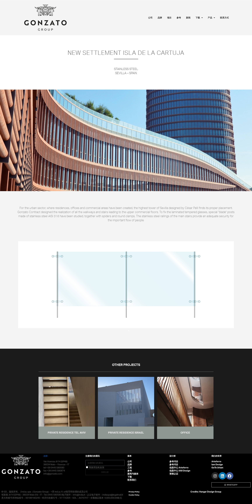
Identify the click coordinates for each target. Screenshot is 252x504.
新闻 (188, 17)
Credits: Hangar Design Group (205, 492)
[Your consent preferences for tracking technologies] (247, 499)
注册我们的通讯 (92, 456)
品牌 (160, 17)
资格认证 (173, 474)
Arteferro (216, 461)
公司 (150, 17)
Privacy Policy (134, 492)
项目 (169, 17)
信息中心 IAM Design (179, 471)
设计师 (172, 456)
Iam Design (217, 465)
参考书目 (173, 461)
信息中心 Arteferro (178, 468)
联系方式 (224, 17)
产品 (210, 17)
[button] (22, 284)
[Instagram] (215, 475)
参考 (179, 17)
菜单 (129, 456)
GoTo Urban (217, 468)
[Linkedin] (222, 475)
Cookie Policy (134, 495)
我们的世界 (216, 456)
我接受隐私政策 (96, 467)
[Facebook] (229, 475)
